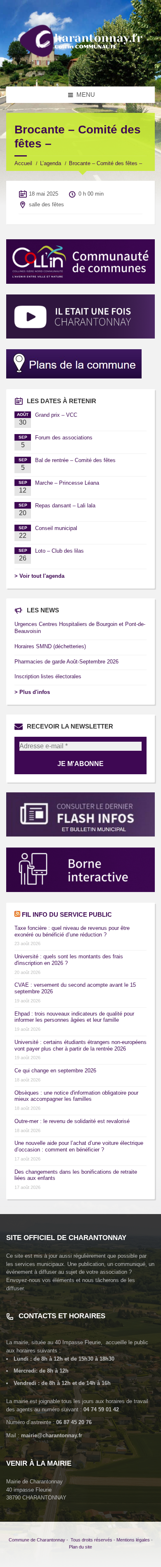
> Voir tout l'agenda (39, 576)
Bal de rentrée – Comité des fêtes (75, 460)
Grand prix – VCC (56, 415)
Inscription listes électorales (47, 676)
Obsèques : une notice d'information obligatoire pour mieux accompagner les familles (76, 1096)
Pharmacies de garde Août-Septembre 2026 (66, 662)
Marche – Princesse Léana (67, 483)
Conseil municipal (56, 528)
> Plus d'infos (32, 692)
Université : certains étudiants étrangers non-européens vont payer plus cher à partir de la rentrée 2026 (80, 1045)
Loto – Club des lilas (59, 551)
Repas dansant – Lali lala (65, 505)
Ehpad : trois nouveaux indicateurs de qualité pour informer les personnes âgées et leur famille (74, 1017)
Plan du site (80, 1546)
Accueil (23, 163)
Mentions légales (133, 1539)
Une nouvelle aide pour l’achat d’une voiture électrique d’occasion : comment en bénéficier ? (78, 1146)
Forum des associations (63, 437)
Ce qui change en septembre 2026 (55, 1070)
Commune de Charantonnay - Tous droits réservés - (62, 1539)
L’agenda (50, 163)
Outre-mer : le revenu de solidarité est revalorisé (72, 1121)
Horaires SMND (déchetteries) (50, 646)
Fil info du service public (67, 914)
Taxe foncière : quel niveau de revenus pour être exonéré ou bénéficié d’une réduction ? (72, 931)
